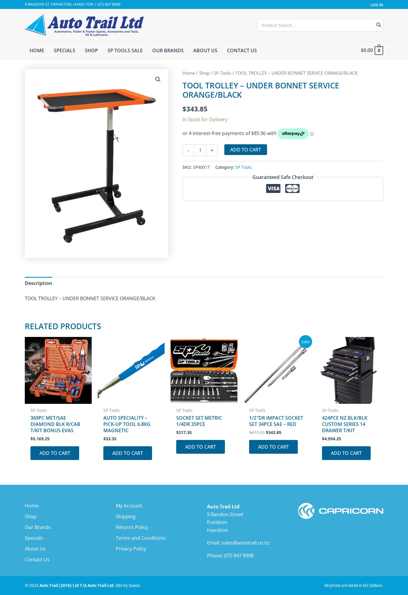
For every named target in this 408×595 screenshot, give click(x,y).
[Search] (379, 25)
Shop (204, 73)
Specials (34, 538)
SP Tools (222, 73)
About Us (35, 549)
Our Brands (38, 527)
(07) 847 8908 (239, 555)
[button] (158, 79)
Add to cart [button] (54, 453)
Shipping (126, 516)
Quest (134, 585)
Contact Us (37, 559)
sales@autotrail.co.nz (246, 542)
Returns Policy (132, 527)
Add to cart (245, 149)
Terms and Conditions (141, 538)
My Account (129, 506)
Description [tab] (38, 283)
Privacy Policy (131, 549)
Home (188, 73)
